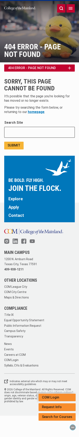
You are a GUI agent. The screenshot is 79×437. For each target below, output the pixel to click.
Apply (13, 207)
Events (9, 349)
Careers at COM (15, 354)
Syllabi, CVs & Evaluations (21, 365)
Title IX (9, 314)
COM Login (50, 397)
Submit (14, 145)
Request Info (52, 407)
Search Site (13, 123)
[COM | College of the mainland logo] (20, 8)
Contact (16, 215)
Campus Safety (14, 331)
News (8, 344)
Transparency (13, 336)
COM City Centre (15, 292)
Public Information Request (22, 325)
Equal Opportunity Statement (24, 320)
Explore (15, 198)
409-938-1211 (14, 269)
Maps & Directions (16, 297)
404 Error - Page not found (32, 68)
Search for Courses (57, 417)
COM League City (15, 286)
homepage (36, 112)
